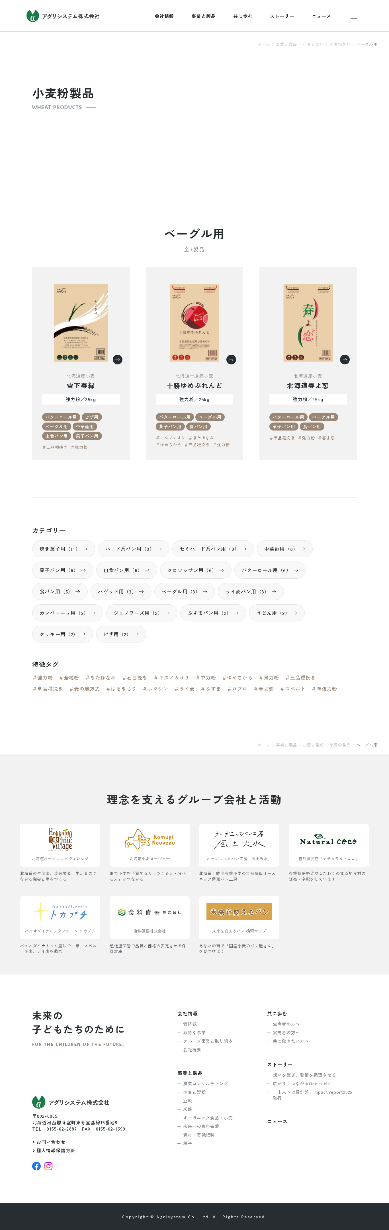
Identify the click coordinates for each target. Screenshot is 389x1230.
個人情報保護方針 (55, 1150)
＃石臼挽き (135, 677)
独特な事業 (194, 1032)
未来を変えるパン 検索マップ (239, 931)
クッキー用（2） (59, 634)
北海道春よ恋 (308, 385)
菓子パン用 (87, 436)
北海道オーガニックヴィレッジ (60, 858)
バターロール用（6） (266, 570)
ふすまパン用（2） (210, 612)
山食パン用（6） (123, 570)
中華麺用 (85, 426)
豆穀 (187, 1100)
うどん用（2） (273, 612)
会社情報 (164, 16)
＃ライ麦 (184, 688)
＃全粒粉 (69, 677)
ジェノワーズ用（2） (138, 612)
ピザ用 (92, 417)
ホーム (264, 44)
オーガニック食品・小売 (208, 1118)
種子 (187, 1143)
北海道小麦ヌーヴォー (149, 858)
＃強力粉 (79, 447)
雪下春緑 (81, 385)
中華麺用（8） (281, 548)
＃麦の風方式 (84, 688)
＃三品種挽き (55, 447)
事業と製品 (203, 16)
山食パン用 (56, 436)
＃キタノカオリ (171, 437)
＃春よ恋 (326, 437)
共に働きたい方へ (291, 1041)
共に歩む (243, 16)
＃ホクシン (155, 688)
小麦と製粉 (313, 44)
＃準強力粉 (324, 688)
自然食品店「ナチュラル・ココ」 (328, 858)
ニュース (321, 16)
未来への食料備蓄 (201, 1126)
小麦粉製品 (340, 44)
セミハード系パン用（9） (209, 548)
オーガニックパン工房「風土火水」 (239, 858)
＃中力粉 (205, 677)
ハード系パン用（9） (130, 548)
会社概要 (192, 1049)
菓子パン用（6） (59, 570)
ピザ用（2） (117, 634)
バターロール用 (61, 417)
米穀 (187, 1109)
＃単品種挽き (282, 437)
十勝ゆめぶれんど (195, 385)
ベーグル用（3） (181, 591)
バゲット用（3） (117, 591)
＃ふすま (210, 688)
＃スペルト (293, 688)
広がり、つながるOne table (301, 1083)
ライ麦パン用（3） (247, 591)
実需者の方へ (286, 1032)
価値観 (190, 1024)
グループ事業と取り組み (208, 1041)
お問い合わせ (51, 1141)
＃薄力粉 (269, 677)
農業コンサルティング (205, 1083)
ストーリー (282, 16)
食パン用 (198, 426)
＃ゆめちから (168, 444)
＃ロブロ (237, 688)
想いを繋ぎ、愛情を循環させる (304, 1075)
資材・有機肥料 (199, 1135)
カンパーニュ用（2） (64, 612)
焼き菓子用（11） (60, 548)
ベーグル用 (56, 426)
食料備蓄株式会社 (150, 931)
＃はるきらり (121, 688)
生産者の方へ (286, 1024)
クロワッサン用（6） (192, 570)
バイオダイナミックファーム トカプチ (60, 931)
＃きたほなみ (201, 437)
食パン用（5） (56, 591)
